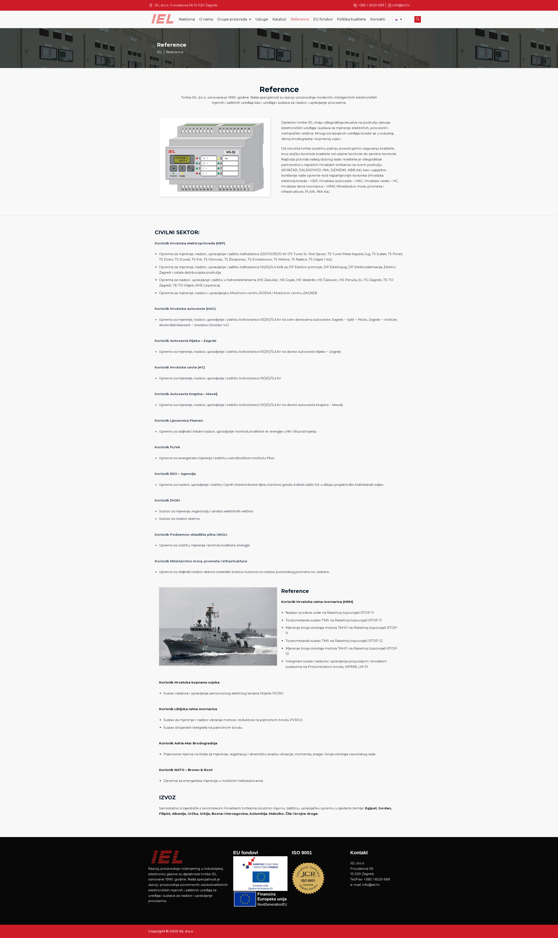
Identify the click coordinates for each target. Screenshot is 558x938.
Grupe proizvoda (232, 19)
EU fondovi (323, 19)
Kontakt (359, 852)
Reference (300, 19)
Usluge (261, 19)
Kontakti (377, 19)
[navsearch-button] (417, 19)
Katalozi (279, 19)
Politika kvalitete (351, 19)
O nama (206, 19)
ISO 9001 (302, 852)
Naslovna (187, 19)
